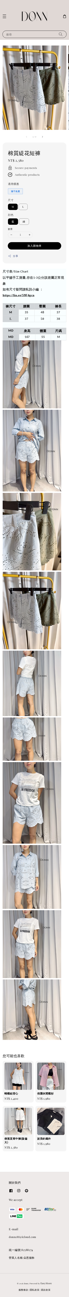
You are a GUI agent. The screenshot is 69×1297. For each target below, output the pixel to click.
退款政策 (46, 1289)
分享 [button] (15, 256)
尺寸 (10, 200)
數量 (10, 228)
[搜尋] (60, 34)
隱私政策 (34, 1289)
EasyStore (46, 1283)
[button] (4, 16)
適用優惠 (13, 184)
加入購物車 (34, 245)
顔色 (10, 214)
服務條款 (23, 1289)
